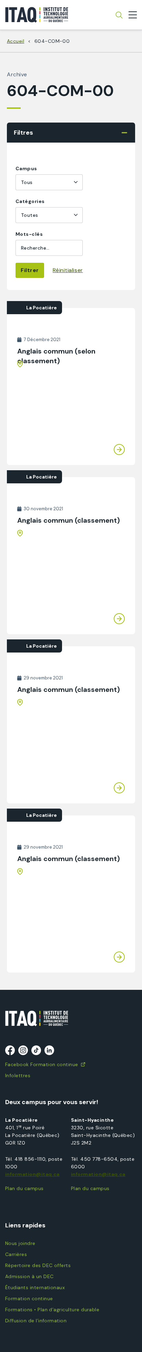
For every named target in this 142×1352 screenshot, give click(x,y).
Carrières (16, 1254)
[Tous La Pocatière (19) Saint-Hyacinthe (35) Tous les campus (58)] (49, 182)
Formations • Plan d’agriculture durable (52, 1309)
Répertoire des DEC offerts (38, 1265)
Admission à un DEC (29, 1276)
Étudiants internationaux (35, 1287)
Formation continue (29, 1298)
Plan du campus (24, 1188)
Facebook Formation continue (41, 1064)
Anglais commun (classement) (68, 520)
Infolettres (17, 1075)
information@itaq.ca (32, 1174)
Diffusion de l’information (36, 1320)
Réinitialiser (68, 270)
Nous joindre (20, 1243)
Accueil (15, 41)
